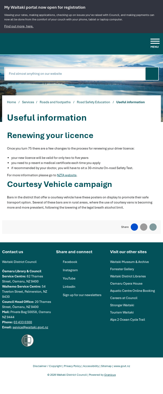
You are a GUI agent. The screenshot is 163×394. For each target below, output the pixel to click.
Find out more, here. (19, 26)
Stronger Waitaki (122, 305)
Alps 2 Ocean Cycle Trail (127, 320)
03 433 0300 (23, 322)
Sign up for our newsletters (82, 295)
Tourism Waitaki (122, 312)
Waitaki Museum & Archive (129, 262)
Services (28, 102)
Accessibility (91, 366)
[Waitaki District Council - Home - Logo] (27, 43)
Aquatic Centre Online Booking (132, 291)
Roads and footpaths (55, 102)
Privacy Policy (72, 366)
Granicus (110, 375)
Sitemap (106, 366)
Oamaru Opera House (126, 283)
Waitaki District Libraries (128, 276)
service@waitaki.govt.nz (30, 327)
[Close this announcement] (158, 4)
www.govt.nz (122, 366)
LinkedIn (69, 287)
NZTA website (66, 175)
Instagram (70, 270)
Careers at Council (123, 298)
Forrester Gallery (122, 269)
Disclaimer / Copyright (47, 366)
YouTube (69, 278)
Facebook (70, 262)
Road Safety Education (94, 102)
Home (11, 102)
